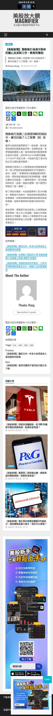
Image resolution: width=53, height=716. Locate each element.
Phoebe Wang (13, 66)
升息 (14, 345)
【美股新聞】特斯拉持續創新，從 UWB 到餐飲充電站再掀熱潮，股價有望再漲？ (26, 403)
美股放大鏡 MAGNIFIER (26, 18)
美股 (26, 345)
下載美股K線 (9, 697)
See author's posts (26, 312)
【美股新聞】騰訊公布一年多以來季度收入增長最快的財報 (26, 353)
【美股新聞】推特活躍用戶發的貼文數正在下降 (26, 365)
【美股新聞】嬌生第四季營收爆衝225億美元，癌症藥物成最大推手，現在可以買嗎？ (26, 500)
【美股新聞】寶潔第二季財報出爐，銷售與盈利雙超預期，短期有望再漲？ (26, 451)
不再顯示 (47, 679)
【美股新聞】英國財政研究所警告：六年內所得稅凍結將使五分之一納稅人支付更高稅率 (26, 266)
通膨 (31, 345)
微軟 (20, 345)
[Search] (47, 34)
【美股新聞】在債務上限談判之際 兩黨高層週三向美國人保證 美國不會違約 (26, 256)
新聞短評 (9, 44)
